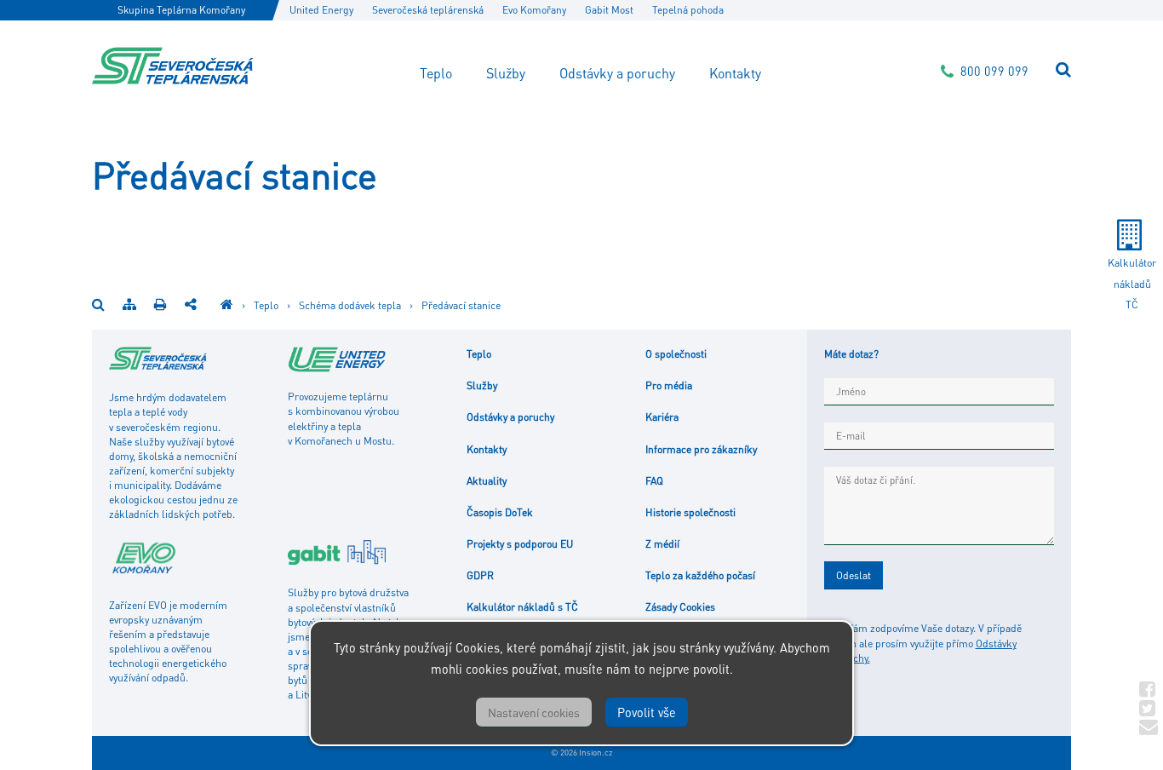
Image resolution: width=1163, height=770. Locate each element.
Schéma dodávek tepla (350, 305)
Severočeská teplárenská (428, 9)
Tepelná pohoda (688, 9)
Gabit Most (609, 9)
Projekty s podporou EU (520, 543)
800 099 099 (994, 70)
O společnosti (676, 353)
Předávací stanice (461, 305)
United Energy (321, 9)
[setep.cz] (227, 305)
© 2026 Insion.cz (581, 752)
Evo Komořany (534, 9)
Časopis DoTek (500, 512)
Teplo (436, 73)
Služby (505, 73)
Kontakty (735, 73)
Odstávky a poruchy (617, 73)
